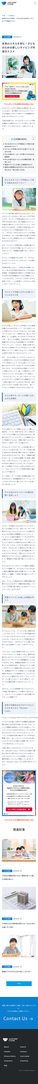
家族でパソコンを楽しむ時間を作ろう (18, 165)
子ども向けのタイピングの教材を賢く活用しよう (18, 160)
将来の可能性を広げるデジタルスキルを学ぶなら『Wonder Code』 (18, 168)
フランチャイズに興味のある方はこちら (19, 104)
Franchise (24, 1061)
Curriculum (24, 1056)
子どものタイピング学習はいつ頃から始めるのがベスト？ (18, 145)
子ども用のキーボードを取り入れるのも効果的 (18, 155)
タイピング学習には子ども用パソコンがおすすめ (18, 150)
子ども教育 (7, 37)
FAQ (5, 1065)
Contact (23, 1051)
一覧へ (19, 983)
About (6, 1047)
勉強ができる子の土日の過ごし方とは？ (17, 971)
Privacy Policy (10, 1056)
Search (23, 1047)
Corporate (8, 1061)
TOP (3, 15)
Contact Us (15, 1018)
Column (11, 15)
